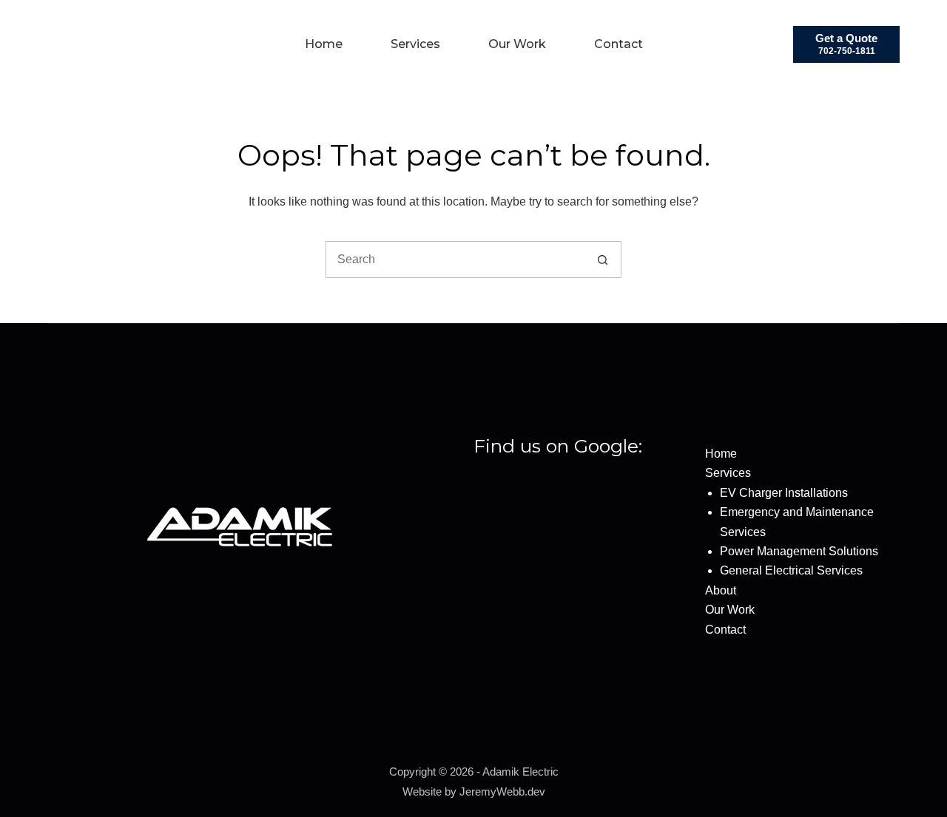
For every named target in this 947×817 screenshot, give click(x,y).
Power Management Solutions (799, 551)
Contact (618, 44)
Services (415, 44)
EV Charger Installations (784, 493)
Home (324, 44)
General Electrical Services (791, 570)
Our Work (517, 44)
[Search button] (602, 259)
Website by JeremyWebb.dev (473, 791)
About (720, 590)
